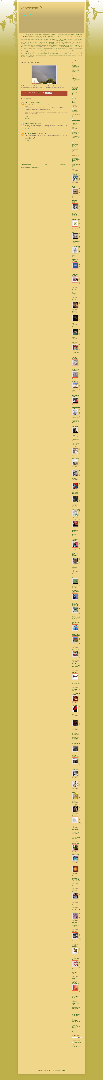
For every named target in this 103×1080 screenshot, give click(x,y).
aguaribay (41, 34)
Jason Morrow (49, 1070)
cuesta (63, 37)
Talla (79, 53)
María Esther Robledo (56, 46)
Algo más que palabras (75, 77)
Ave (67, 36)
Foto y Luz (74, 836)
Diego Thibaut (48, 39)
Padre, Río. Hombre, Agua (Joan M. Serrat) (76, 839)
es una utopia (50, 40)
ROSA (79, 52)
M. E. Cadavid (32, 46)
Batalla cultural (75, 215)
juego (66, 43)
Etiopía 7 (80, 512)
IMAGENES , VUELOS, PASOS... (75, 145)
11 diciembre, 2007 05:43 (35, 102)
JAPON (53, 43)
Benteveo (76, 36)
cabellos (27, 37)
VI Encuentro (74, 55)
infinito (42, 43)
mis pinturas (52, 48)
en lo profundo (33, 40)
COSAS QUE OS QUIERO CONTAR (76, 945)
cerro (50, 37)
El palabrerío (75, 381)
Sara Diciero (75, 426)
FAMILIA (66, 40)
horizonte (37, 43)
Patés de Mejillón (80, 178)
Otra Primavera (76, 904)
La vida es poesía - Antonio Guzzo (35, 45)
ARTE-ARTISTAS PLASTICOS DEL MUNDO (76, 1025)
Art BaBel (74, 972)
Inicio (45, 164)
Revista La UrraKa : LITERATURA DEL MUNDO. (75, 877)
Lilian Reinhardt (55, 45)
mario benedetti (77, 46)
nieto (29, 50)
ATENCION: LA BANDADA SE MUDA (75, 927)
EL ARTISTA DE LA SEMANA (76, 1008)
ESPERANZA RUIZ (59, 40)
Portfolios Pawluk (75, 832)
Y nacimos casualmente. (75, 111)
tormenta (49, 55)
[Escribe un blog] (47, 93)
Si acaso (74, 887)
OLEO (55, 50)
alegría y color (75, 458)
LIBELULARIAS (76, 219)
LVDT (73, 577)
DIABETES (42, 39)
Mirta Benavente (76, 246)
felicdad (71, 40)
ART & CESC (75, 865)
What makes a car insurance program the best (76, 668)
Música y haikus (76, 509)
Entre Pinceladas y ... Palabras (76, 1015)
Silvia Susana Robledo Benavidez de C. (76, 149)
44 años (27, 34)
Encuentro (39, 40)
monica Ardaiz (67, 48)
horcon (33, 43)
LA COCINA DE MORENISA (76, 174)
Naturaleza (24, 50)
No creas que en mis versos (36, 50)
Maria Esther (47, 46)
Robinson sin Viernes (73, 52)
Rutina (22, 53)
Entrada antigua (63, 164)
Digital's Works (75, 854)
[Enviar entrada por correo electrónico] (43, 92)
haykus (78, 42)
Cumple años (67, 37)
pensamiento (35, 52)
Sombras (67, 53)
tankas (22, 55)
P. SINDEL (69, 50)
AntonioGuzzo (32, 36)
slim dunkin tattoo (80, 784)
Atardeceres (80, 522)
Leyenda (79, 399)
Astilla (49, 36)
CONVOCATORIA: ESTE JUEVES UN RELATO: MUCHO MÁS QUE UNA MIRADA (76, 69)
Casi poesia (37, 37)
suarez (76, 53)
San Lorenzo (36, 53)
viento (79, 55)
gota (56, 42)
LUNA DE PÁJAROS (74, 923)
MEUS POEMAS (76, 443)
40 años (22, 34)
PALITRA (74, 482)
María (42, 46)
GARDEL (46, 42)
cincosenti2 (31, 8)
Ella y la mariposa (26, 40)
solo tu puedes (62, 53)
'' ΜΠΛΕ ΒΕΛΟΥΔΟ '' (75, 358)
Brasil (24, 37)
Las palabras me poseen (47, 45)
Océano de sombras (79, 206)
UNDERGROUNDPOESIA (57, 55)
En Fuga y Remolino (74, 214)
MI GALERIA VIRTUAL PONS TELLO (28, 48)
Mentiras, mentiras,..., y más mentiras (75, 104)
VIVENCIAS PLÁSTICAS (75, 997)
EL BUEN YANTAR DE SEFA (75, 342)
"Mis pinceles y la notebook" (76, 540)
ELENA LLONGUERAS (77, 39)
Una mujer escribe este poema (74, 201)
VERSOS (68, 55)
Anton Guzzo (71, 34)
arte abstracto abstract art (75, 370)
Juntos (70, 43)
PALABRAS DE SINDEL (76, 64)
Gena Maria (52, 42)
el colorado (69, 39)
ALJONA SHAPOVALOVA (50, 34)
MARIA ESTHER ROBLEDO (76, 133)
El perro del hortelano (75, 1000)
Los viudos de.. (70, 45)
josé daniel (62, 43)
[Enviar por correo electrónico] (46, 93)
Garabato (41, 42)
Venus (64, 55)
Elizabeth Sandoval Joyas (75, 756)
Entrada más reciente (26, 164)
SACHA (30, 53)
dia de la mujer (26, 39)
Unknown (27, 102)
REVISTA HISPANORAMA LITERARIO (76, 604)
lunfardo (27, 46)
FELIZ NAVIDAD (77, 40)
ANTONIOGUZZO (29, 133)
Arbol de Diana (75, 843)
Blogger (63, 1070)
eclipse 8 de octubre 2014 (57, 39)
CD (42, 37)
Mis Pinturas (75, 769)
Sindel (56, 53)
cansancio (32, 37)
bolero (80, 36)
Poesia (54, 52)
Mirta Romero (39, 48)
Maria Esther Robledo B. (66, 46)
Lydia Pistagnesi (76, 815)
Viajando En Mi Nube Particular (76, 635)
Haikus (73, 42)
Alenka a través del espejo (75, 1004)
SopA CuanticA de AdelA (75, 275)
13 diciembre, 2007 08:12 (41, 133)
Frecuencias (80, 303)
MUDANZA (74, 906)
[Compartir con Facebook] (50, 93)
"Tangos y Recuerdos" (75, 891)
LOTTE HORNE (77, 45)
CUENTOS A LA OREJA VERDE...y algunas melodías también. (76, 692)
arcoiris (45, 36)
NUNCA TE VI (49, 50)
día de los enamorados (35, 39)
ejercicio (64, 39)
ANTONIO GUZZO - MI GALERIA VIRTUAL (75, 88)
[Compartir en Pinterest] (51, 93)
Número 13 (74, 705)
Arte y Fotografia (76, 519)
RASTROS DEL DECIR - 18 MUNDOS (75, 92)
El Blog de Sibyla (76, 683)
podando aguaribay (47, 52)
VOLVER (31, 56)
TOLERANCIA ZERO (42, 55)
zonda (43, 56)
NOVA (44, 50)
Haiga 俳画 (74, 805)
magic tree (74, 732)
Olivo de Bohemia (61, 50)
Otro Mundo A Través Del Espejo (76, 664)
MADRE (38, 46)
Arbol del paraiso (39, 36)
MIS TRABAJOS (59, 48)
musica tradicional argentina (77, 48)
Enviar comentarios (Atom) (33, 167)
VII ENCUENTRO (24, 56)
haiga (69, 42)
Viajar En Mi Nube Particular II (76, 100)
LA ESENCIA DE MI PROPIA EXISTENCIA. (76, 494)
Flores (22, 42)
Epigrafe (44, 40)
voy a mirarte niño (37, 56)
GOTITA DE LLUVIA (63, 42)
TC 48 (27, 55)
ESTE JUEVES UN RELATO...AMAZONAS (76, 114)
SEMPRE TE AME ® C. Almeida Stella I (47, 53)
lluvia (65, 45)
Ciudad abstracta (79, 374)
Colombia (54, 37)
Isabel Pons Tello (48, 43)
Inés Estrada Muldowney (75, 531)
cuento (59, 37)
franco (26, 42)
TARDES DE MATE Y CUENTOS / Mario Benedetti (76, 555)
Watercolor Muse (76, 649)
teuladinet (74, 931)
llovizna (61, 45)
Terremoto (31, 55)
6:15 (32, 34)
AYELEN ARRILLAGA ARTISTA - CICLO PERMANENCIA (76, 981)
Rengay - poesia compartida (62, 52)
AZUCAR (71, 36)
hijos (29, 43)
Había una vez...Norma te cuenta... (75, 395)
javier (57, 43)
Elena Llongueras (76, 573)
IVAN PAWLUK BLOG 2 (76, 830)
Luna (22, 46)
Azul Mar (74, 446)
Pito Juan (41, 52)
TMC (36, 55)
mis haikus (46, 48)
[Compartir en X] (48, 93)
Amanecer (60, 34)
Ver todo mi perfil (76, 1046)
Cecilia (46, 37)
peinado (30, 52)
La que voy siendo (76, 885)
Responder (27, 118)
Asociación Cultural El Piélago (74, 313)
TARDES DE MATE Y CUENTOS (75, 260)
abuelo (36, 34)
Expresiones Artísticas (75, 300)
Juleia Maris (75, 672)
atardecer (53, 36)
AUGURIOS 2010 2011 (61, 36)
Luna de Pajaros (76, 469)
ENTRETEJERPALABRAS (76, 121)
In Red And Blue (80, 486)
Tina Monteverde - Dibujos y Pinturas (76, 911)
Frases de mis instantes (33, 42)
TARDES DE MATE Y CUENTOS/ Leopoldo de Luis (76, 1019)
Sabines (26, 53)
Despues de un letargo (75, 37)
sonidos (72, 53)
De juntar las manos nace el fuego (75, 591)
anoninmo (65, 34)
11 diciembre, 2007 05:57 (35, 123)
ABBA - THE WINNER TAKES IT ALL (76, 534)
